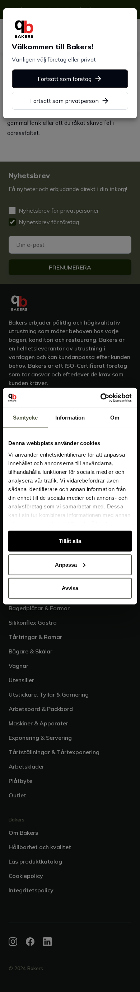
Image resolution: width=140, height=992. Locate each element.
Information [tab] (70, 418)
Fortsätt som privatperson (64, 100)
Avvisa (70, 588)
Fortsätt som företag (65, 78)
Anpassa (66, 564)
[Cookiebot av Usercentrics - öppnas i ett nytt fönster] (101, 397)
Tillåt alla (70, 541)
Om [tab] (114, 418)
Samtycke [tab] (25, 418)
